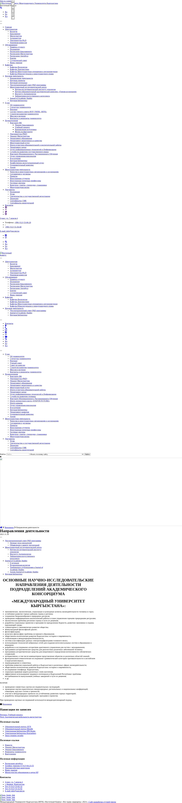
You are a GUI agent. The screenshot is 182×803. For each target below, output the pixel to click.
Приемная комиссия (18, 43)
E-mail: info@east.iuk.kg (15, 791)
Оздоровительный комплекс (22, 165)
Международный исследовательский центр (28, 87)
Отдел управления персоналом (23, 156)
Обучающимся (11, 45)
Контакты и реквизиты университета (25, 118)
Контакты (9, 205)
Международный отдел (20, 143)
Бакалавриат (15, 34)
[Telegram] (13, 18)
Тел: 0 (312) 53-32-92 (13, 789)
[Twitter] (13, 4)
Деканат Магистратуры (20, 136)
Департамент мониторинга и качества (26, 141)
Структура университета (20, 107)
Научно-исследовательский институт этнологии (35, 89)
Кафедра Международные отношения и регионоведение (34, 72)
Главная (8, 27)
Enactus (13, 58)
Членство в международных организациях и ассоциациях (34, 172)
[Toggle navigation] (1, 21)
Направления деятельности (21, 78)
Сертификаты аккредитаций (22, 203)
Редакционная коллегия (20, 565)
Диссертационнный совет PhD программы (28, 85)
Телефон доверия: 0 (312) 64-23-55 (19, 766)
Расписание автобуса (14, 763)
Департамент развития (19, 412)
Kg (6, 16)
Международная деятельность (17, 169)
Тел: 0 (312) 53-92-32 (13, 786)
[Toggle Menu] (1, 350)
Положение (15, 49)
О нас (7, 103)
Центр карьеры (16, 403)
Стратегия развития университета (24, 114)
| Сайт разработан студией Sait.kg (102, 802)
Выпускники (10, 754)
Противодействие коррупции (17, 768)
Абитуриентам (11, 29)
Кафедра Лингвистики (19, 69)
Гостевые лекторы (17, 183)
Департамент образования (21, 138)
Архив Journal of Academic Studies (24, 572)
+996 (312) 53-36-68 (13, 227)
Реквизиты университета (15, 752)
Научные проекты (17, 80)
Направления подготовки (26, 129)
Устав (12, 194)
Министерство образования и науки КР (21, 772)
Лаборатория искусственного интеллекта (32, 96)
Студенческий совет (18, 60)
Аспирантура (15, 38)
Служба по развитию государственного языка (29, 152)
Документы (10, 190)
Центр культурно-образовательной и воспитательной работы (35, 145)
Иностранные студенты (20, 178)
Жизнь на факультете (24, 132)
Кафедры (9, 65)
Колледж (13, 31)
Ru (6, 12)
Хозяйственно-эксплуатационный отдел (27, 163)
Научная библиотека (18, 100)
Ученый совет (16, 363)
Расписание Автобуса (19, 56)
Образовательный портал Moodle (19, 729)
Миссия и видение (18, 116)
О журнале (14, 563)
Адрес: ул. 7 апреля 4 (9, 218)
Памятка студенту (17, 47)
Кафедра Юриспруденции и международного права (32, 74)
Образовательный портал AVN (18, 727)
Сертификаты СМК (18, 201)
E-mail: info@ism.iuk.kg (9, 231)
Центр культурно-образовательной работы (28, 390)
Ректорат (13, 109)
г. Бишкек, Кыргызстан (15, 784)
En (6, 14)
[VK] (13, 7)
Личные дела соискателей (21, 543)
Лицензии (14, 198)
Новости (8, 745)
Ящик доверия (16, 63)
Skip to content (6, 1)
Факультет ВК (16, 123)
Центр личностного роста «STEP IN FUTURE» (30, 401)
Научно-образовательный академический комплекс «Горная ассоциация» (46, 92)
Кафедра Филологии (18, 67)
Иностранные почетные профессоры (25, 181)
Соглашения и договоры (20, 174)
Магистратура (16, 36)
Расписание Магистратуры (21, 54)
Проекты (13, 176)
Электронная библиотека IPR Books (20, 731)
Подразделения (11, 121)
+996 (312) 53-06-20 (22, 222)
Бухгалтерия (15, 158)
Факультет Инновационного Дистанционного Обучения (34, 154)
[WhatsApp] (13, 14)
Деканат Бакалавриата (24, 125)
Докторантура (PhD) (18, 134)
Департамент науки (18, 147)
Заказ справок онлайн (14, 735)
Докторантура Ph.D (18, 40)
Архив (12, 167)
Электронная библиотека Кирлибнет (20, 733)
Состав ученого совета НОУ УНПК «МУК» (28, 112)
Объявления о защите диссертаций (24, 545)
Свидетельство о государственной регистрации (30, 196)
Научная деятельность (14, 76)
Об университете (17, 105)
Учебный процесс (22, 127)
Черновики (7, 704)
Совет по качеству (17, 365)
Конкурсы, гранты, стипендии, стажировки (28, 185)
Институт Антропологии (25, 94)
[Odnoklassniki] (13, 11)
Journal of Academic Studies (21, 98)
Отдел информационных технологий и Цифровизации (33, 149)
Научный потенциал (18, 83)
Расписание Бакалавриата (21, 51)
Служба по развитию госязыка (23, 396)
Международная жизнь (19, 187)
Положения (15, 192)
